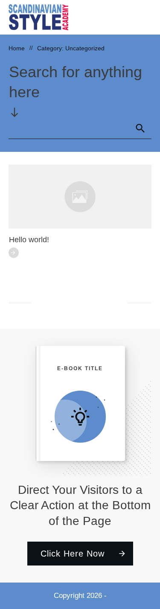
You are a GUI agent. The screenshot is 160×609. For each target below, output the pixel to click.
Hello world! (29, 239)
